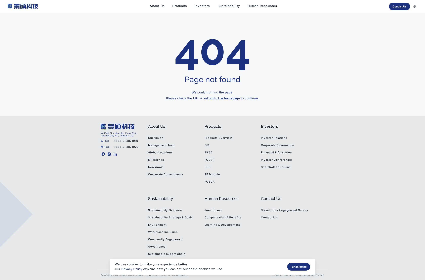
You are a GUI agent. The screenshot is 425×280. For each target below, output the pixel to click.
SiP (207, 145)
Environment (157, 224)
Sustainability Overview (165, 210)
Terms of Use (280, 275)
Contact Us (269, 217)
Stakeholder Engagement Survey (284, 210)
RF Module (212, 174)
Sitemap (319, 275)
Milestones (156, 159)
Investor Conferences (277, 159)
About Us (157, 6)
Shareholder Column (276, 167)
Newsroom (156, 167)
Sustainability (229, 6)
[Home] (23, 6)
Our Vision (156, 138)
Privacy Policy (301, 275)
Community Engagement (165, 239)
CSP (208, 167)
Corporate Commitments (165, 174)
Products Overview (218, 138)
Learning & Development (222, 224)
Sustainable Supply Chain (166, 253)
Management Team (161, 145)
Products (179, 6)
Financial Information (276, 152)
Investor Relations (274, 138)
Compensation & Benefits (223, 217)
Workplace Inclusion (163, 232)
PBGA (209, 152)
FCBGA (210, 181)
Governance (157, 246)
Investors (202, 6)
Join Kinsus (213, 210)
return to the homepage (222, 98)
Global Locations (160, 152)
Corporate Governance (277, 145)
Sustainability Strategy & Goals (170, 217)
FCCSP (209, 159)
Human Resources (262, 6)
